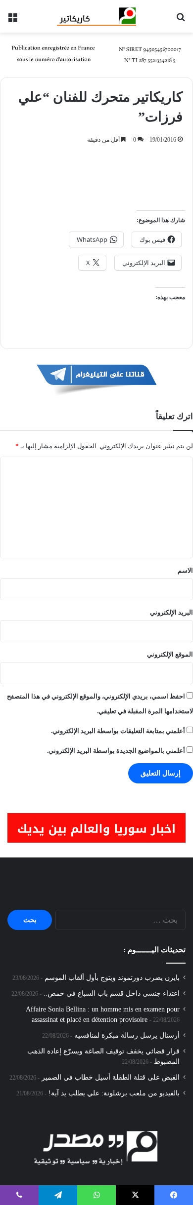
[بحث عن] (181, 20)
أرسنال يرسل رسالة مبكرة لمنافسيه (127, 1035)
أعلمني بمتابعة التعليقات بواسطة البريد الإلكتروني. (118, 731)
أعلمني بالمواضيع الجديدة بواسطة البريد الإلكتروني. (116, 750)
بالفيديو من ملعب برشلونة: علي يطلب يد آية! (114, 1093)
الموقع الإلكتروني (170, 654)
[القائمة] (12, 20)
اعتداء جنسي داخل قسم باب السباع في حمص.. (112, 993)
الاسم (185, 570)
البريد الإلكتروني (171, 612)
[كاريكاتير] (96, 16)
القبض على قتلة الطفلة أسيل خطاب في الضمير (111, 1077)
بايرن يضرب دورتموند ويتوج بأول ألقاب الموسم (112, 977)
